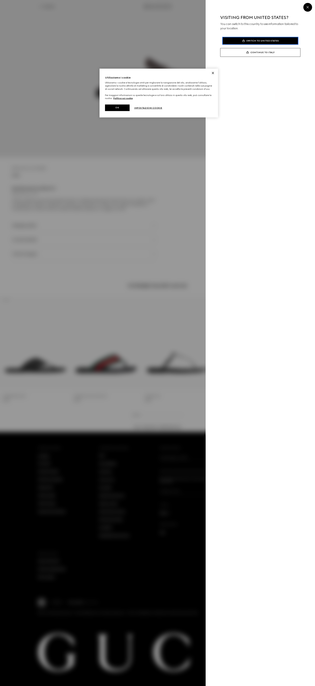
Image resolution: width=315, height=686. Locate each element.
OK (117, 107)
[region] (159, 93)
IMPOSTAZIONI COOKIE (148, 108)
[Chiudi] (213, 73)
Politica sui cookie (123, 98)
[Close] (307, 7)
